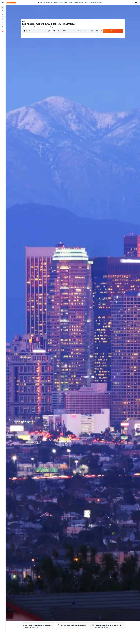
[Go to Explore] (3, 18)
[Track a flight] (3, 22)
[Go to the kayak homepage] (11, 2)
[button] (3, 2)
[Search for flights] (3, 7)
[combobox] (25, 27)
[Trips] (3, 26)
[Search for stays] (3, 10)
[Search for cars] (3, 14)
